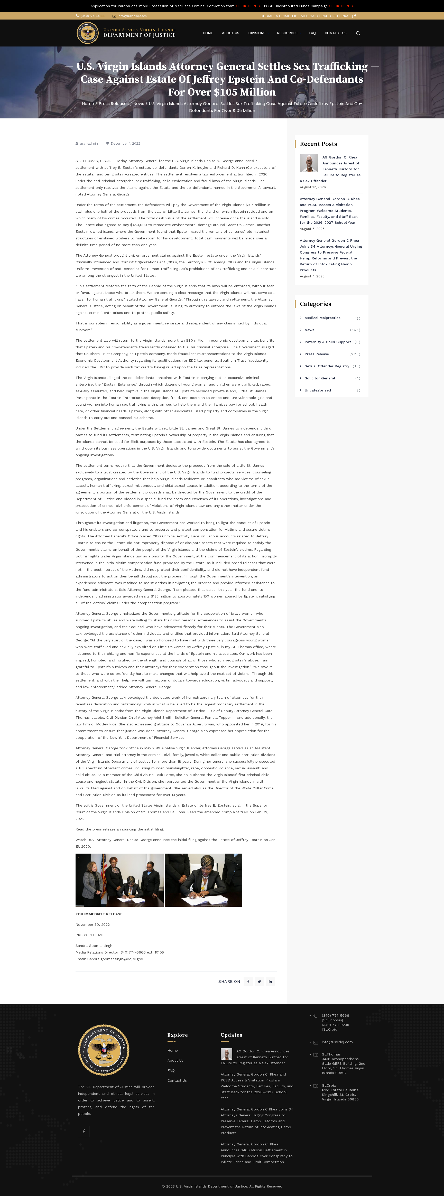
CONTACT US (336, 33)
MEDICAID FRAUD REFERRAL (326, 16)
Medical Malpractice (322, 318)
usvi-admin (89, 143)
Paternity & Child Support (328, 342)
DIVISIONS (256, 33)
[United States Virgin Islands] (126, 33)
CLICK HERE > (248, 6)
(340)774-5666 (93, 16)
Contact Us (177, 1080)
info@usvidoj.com (132, 16)
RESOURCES (287, 33)
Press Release (317, 354)
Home (88, 104)
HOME (208, 33)
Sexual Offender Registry (327, 366)
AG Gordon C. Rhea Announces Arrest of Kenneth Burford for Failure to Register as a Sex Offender (330, 169)
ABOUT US (230, 33)
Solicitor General (320, 378)
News (309, 330)
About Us (175, 1060)
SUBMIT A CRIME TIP (279, 16)
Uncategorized (318, 390)
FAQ (312, 33)
